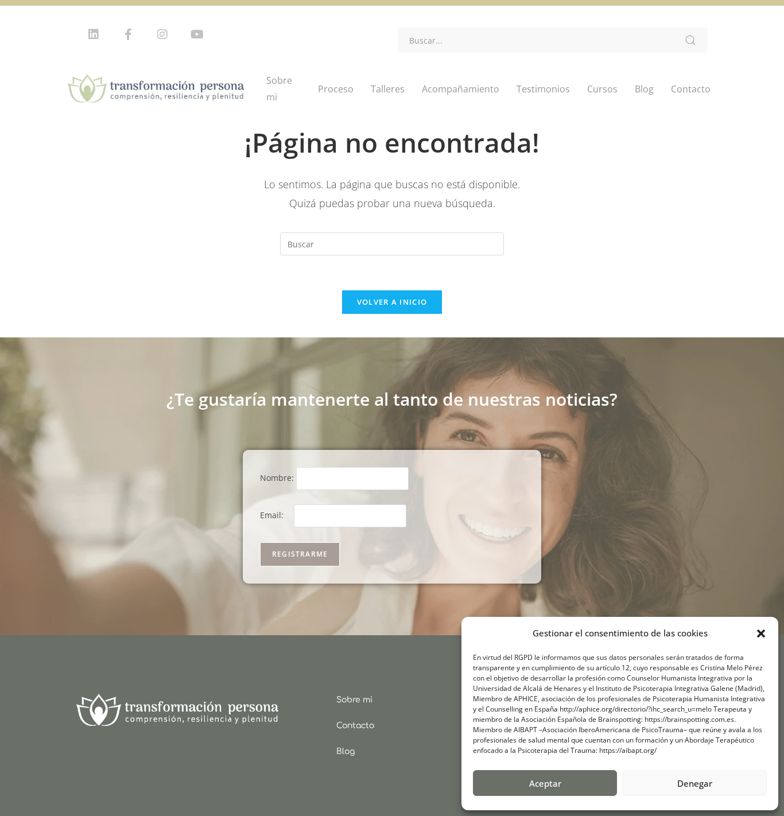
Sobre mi (279, 88)
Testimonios (543, 89)
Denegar (694, 783)
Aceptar (545, 783)
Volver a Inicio (392, 302)
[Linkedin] (93, 34)
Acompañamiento (460, 89)
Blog (644, 89)
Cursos (602, 89)
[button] (761, 633)
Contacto (691, 89)
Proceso (336, 89)
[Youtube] (197, 34)
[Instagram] (162, 34)
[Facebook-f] (128, 34)
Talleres (388, 89)
